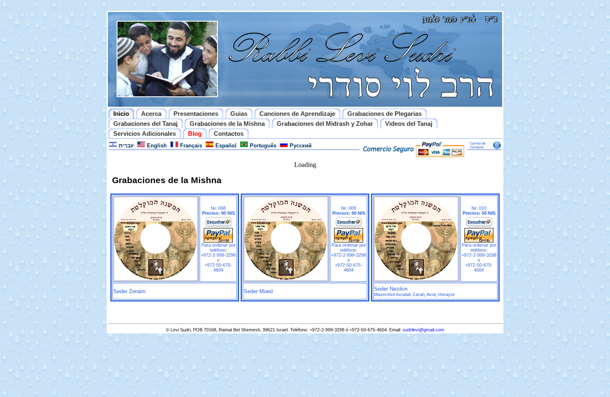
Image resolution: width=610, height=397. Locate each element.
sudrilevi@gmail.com (423, 329)
